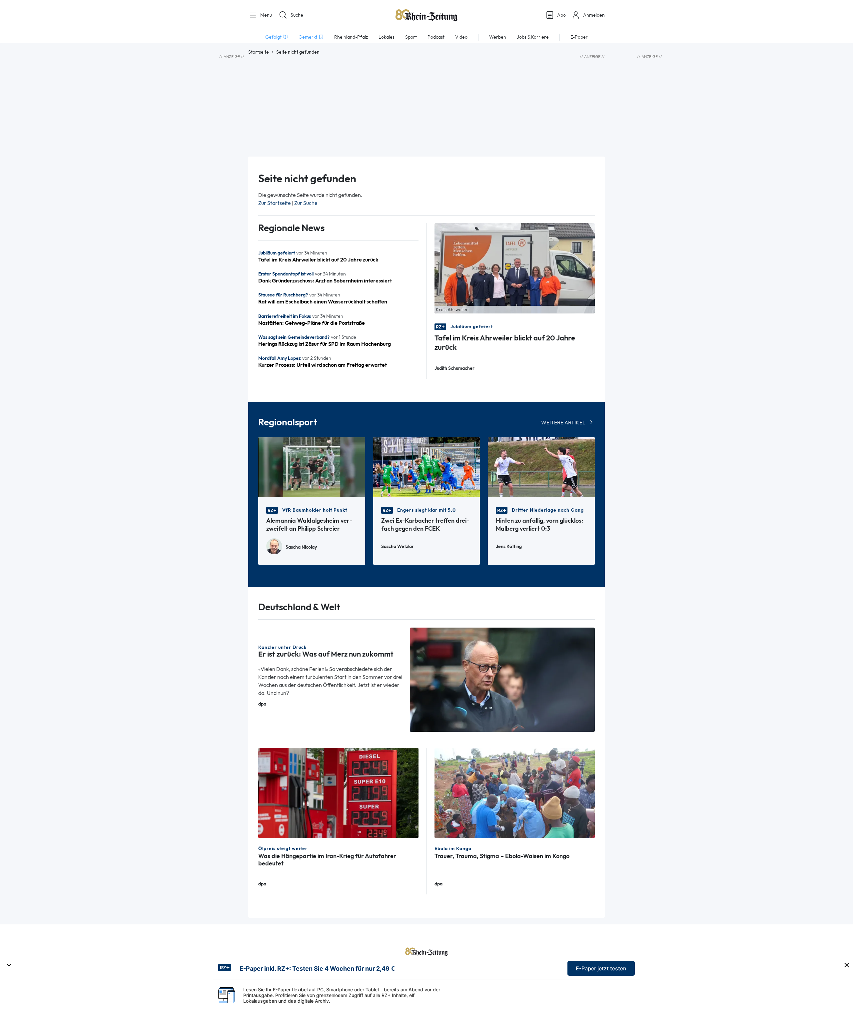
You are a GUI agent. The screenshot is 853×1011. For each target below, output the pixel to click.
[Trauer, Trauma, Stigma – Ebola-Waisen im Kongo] (514, 792)
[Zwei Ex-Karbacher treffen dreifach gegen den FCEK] (426, 466)
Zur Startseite (274, 203)
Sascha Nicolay (301, 547)
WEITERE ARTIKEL (563, 422)
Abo (561, 15)
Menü (265, 15)
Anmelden (594, 15)
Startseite (258, 52)
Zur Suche (306, 203)
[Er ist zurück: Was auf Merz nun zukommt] (502, 679)
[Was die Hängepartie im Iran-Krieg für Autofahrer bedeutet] (338, 792)
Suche (297, 15)
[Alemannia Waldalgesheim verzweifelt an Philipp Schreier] (311, 466)
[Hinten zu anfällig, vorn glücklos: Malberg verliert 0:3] (541, 466)
